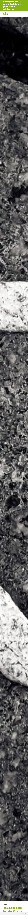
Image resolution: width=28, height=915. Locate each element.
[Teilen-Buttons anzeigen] (26, 913)
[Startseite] (6, 13)
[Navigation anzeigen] (25, 14)
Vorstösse (6, 904)
